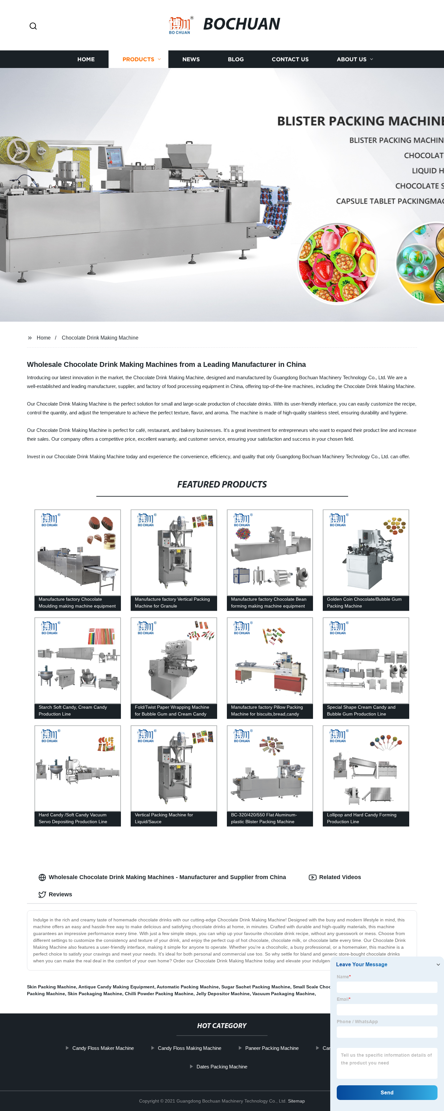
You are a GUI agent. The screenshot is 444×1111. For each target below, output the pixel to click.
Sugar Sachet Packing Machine (255, 986)
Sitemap (296, 1101)
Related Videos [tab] (340, 877)
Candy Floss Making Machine (189, 1048)
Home (86, 59)
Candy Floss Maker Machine (103, 1048)
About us (352, 59)
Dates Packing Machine (222, 1066)
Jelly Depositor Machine (223, 993)
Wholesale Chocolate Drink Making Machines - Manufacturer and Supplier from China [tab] (167, 877)
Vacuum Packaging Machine (283, 993)
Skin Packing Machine (51, 986)
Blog (236, 59)
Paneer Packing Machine (272, 1048)
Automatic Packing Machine (188, 986)
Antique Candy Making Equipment (116, 986)
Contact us (290, 59)
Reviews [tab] (60, 894)
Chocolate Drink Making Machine (100, 338)
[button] (33, 26)
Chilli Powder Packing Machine (159, 993)
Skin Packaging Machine (95, 993)
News (191, 59)
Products (138, 59)
